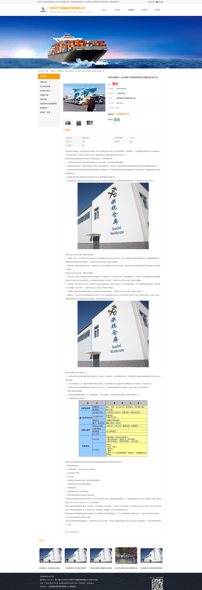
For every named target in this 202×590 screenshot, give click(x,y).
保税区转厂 (44, 108)
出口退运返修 (45, 86)
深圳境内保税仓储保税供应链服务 (52, 568)
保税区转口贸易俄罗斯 (48, 104)
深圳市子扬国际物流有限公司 (78, 580)
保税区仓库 (44, 95)
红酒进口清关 (45, 91)
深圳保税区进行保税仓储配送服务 (103, 568)
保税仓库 (43, 99)
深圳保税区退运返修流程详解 (128, 568)
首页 (104, 10)
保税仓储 (60, 71)
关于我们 (157, 10)
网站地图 (73, 586)
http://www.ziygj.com (71, 532)
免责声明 (58, 586)
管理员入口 (65, 586)
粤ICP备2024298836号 (62, 580)
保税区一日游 (45, 112)
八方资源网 (51, 586)
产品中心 (117, 10)
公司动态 (144, 10)
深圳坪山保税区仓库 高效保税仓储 (77, 568)
